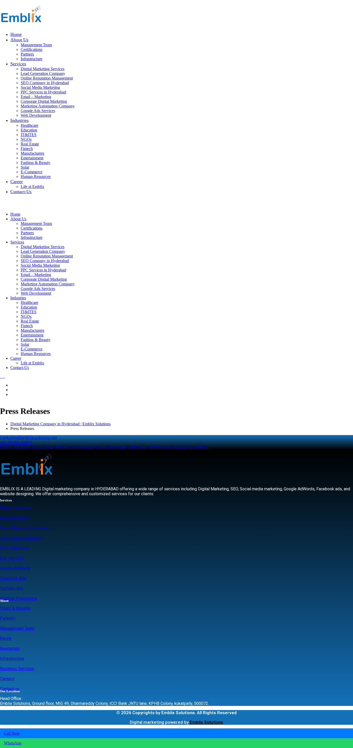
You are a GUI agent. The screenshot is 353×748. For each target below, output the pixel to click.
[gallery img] (0, 376)
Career (16, 181)
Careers (7, 678)
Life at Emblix (32, 186)
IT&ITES (28, 134)
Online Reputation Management (47, 78)
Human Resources (36, 176)
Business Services (17, 668)
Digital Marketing (15, 507)
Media (5, 638)
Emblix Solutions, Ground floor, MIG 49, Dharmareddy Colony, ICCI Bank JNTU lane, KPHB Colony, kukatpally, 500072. (104, 447)
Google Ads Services (38, 110)
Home (16, 34)
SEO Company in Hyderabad (45, 83)
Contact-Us (21, 191)
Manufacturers (32, 153)
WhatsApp (12, 743)
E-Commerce (31, 172)
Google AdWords (15, 568)
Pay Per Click (12, 558)
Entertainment (32, 158)
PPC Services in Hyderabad (43, 92)
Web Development (36, 115)
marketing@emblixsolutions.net (28, 437)
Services (18, 63)
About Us (19, 39)
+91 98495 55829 (16, 442)
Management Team (36, 45)
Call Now (12, 733)
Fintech (27, 148)
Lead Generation (14, 517)
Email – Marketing (36, 97)
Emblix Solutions (206, 722)
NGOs (26, 139)
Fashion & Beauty (35, 162)
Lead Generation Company (43, 73)
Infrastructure (31, 59)
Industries (19, 120)
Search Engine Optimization (25, 527)
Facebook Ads (13, 578)
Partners (27, 54)
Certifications (31, 49)
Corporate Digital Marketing (44, 101)
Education (29, 130)
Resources (10, 648)
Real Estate (30, 144)
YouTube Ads (12, 588)
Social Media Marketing (40, 87)
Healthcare (29, 125)
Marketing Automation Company (48, 106)
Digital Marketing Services (42, 69)
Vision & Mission (15, 608)
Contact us (9, 688)
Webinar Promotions (18, 598)
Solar (25, 167)
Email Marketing (14, 548)
